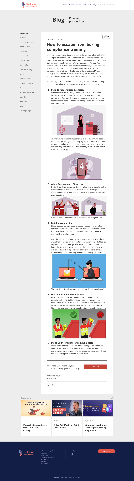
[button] (75, 5)
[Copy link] (108, 36)
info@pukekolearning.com (78, 451)
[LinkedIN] (72, 454)
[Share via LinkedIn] (48, 385)
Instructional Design (53, 376)
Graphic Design (52, 378)
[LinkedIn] (103, 36)
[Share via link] (53, 385)
